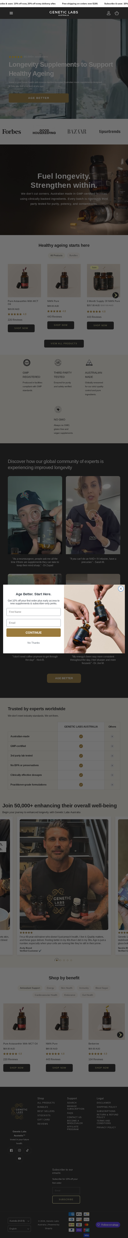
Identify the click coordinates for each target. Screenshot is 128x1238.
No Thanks (33, 642)
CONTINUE (34, 632)
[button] (11, 13)
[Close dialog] (121, 588)
